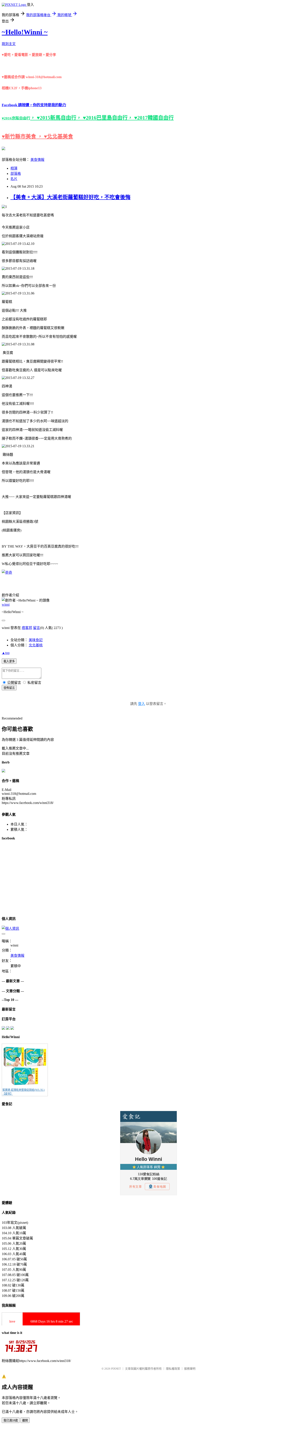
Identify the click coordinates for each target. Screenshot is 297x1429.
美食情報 (37, 159)
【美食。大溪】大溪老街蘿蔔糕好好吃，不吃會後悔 (70, 197)
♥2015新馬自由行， (60, 118)
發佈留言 (9, 687)
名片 (13, 179)
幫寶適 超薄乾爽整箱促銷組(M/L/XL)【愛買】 (23, 1091)
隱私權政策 (173, 1368)
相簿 (13, 168)
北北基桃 (36, 645)
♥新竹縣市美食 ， (23, 136)
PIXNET (116, 1368)
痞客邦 (27, 628)
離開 (25, 1420)
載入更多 (9, 661)
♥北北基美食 (58, 136)
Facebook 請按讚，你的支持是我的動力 (34, 105)
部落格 (15, 173)
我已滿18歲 (10, 1420)
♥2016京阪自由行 (16, 118)
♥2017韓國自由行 (154, 118)
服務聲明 (189, 1368)
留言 (36, 628)
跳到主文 (9, 44)
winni (6, 604)
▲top (6, 653)
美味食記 (36, 640)
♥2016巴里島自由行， (108, 118)
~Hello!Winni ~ (25, 32)
